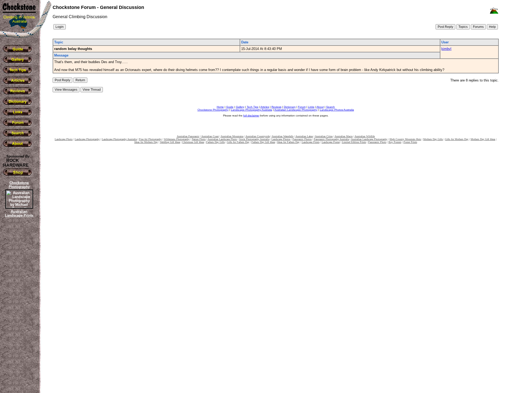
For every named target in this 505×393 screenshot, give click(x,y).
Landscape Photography (87, 139)
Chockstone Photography (213, 109)
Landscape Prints (311, 142)
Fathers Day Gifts (215, 142)
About (320, 106)
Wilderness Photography (177, 139)
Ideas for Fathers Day (288, 142)
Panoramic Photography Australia (331, 139)
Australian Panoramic (188, 136)
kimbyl (446, 49)
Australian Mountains (232, 136)
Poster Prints (410, 142)
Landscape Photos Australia (337, 109)
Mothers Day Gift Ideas (483, 139)
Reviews (276, 106)
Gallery (240, 106)
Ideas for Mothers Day (146, 142)
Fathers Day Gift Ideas (263, 142)
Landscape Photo (64, 139)
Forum (302, 106)
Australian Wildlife (365, 136)
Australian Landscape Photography (295, 109)
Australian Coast (210, 136)
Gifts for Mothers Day (456, 139)
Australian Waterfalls (283, 136)
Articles (264, 106)
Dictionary (290, 106)
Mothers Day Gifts (433, 139)
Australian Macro (344, 136)
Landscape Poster (331, 142)
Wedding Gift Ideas (170, 142)
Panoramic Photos (302, 139)
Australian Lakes (304, 136)
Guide (230, 106)
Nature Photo (199, 139)
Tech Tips (252, 106)
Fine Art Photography (150, 139)
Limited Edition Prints (354, 142)
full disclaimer (251, 115)
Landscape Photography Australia (251, 109)
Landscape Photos (280, 139)
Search (330, 106)
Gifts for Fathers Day (238, 142)
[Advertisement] (18, 309)
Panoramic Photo (377, 142)
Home (220, 106)
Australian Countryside (257, 136)
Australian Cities (324, 136)
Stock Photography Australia (254, 139)
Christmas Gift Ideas (193, 142)
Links (311, 106)
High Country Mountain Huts (405, 139)
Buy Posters (394, 142)
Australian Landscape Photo (222, 139)
